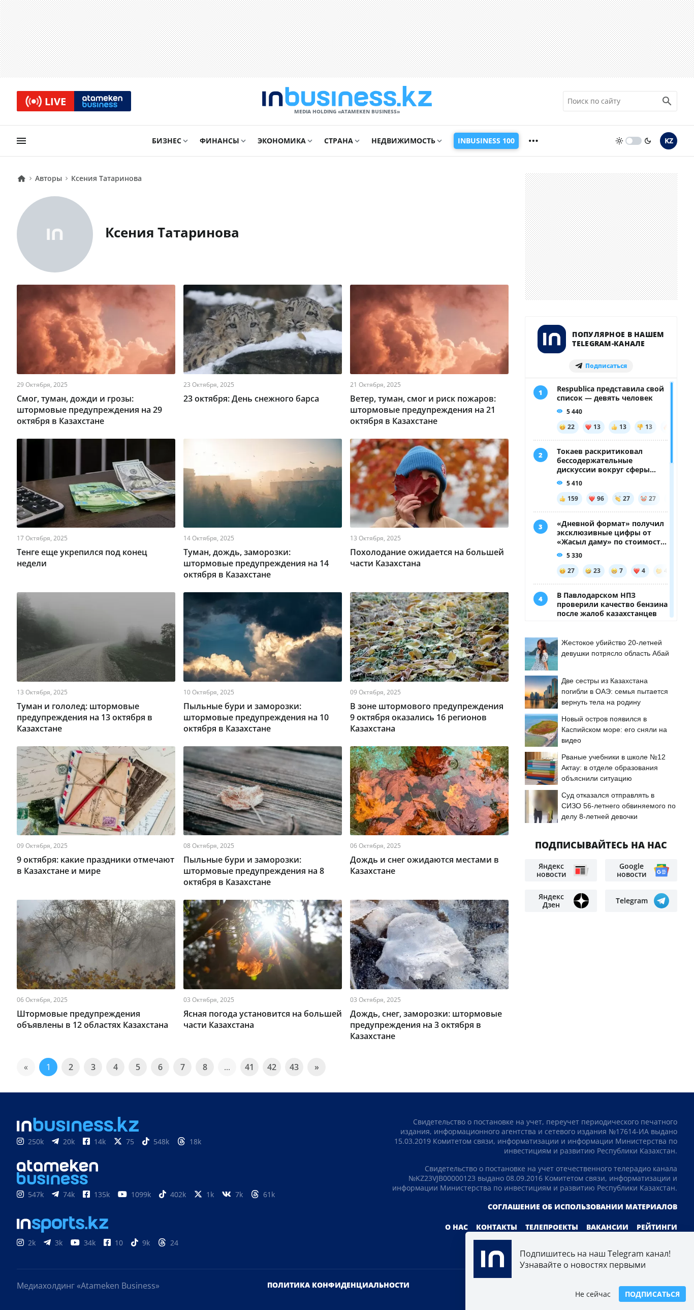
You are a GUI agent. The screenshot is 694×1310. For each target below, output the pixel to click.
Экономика (282, 140)
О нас (456, 1227)
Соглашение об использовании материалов (582, 1206)
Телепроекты (551, 1227)
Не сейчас (593, 1294)
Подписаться (652, 1294)
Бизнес (166, 140)
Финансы (219, 140)
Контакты (496, 1227)
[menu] (21, 141)
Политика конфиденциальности (338, 1285)
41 (249, 1067)
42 (271, 1067)
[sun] (619, 141)
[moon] (648, 141)
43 (294, 1067)
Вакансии (607, 1227)
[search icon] (667, 101)
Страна (338, 140)
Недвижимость (403, 140)
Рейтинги (657, 1227)
